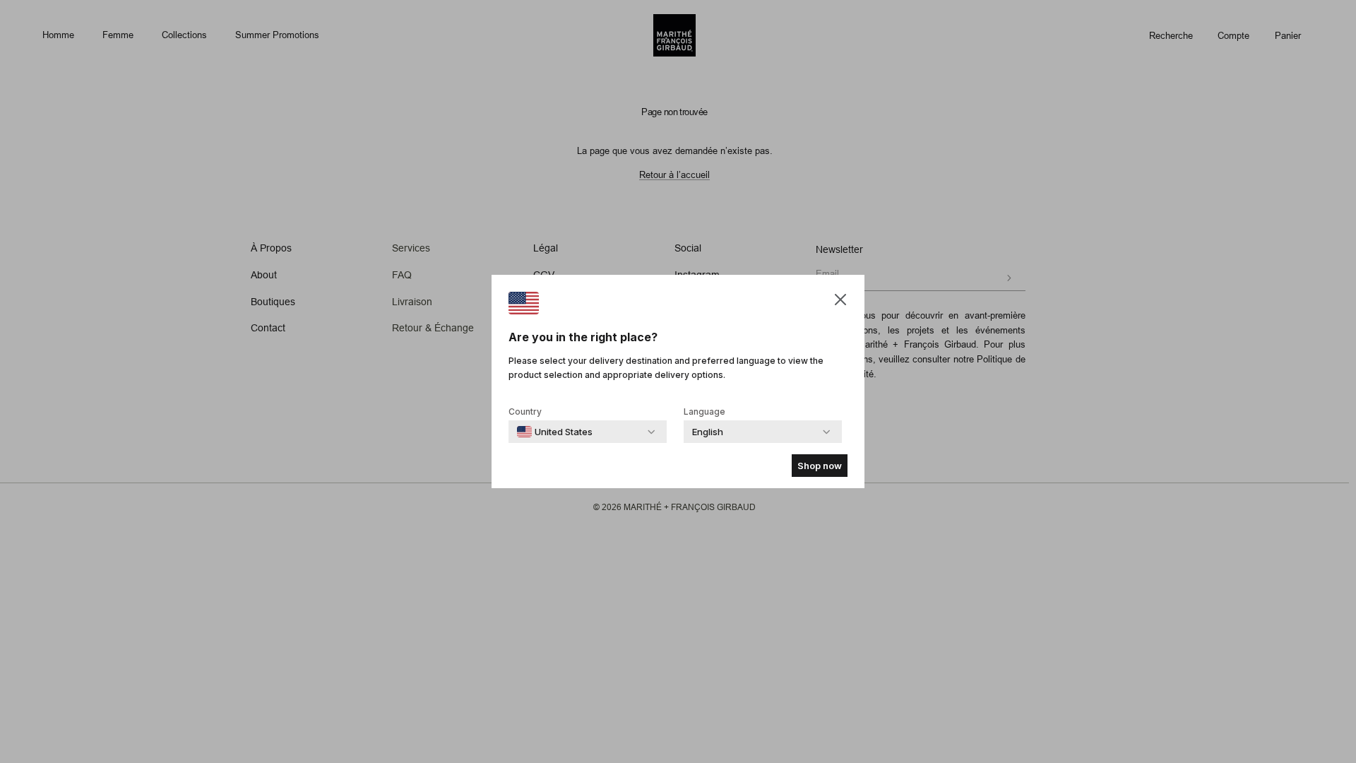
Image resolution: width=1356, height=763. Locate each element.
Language (704, 411)
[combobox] (555, 432)
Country (525, 411)
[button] (840, 299)
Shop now (819, 465)
